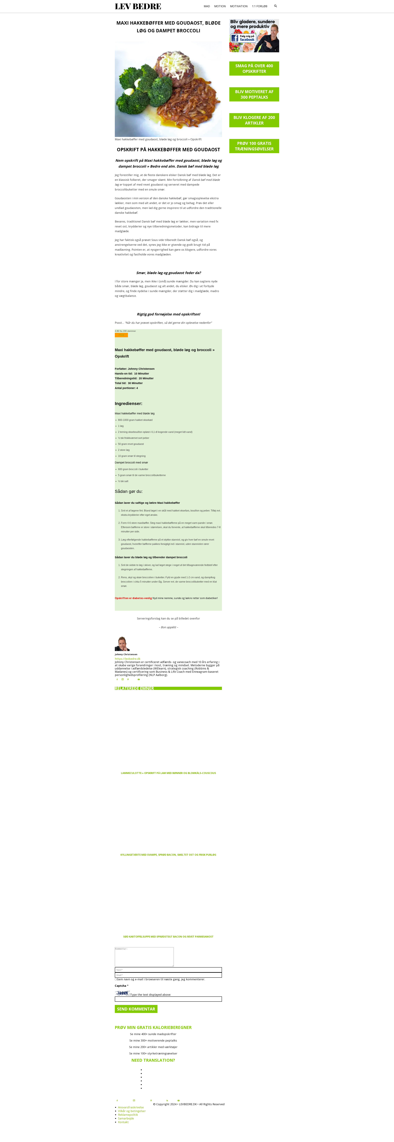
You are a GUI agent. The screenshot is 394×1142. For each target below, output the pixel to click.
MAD (207, 6)
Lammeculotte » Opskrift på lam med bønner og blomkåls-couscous (168, 773)
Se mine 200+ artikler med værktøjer (153, 1047)
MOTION (220, 6)
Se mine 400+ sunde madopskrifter (153, 1034)
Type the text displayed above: (150, 995)
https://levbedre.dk (127, 659)
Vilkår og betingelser (132, 1111)
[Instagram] (122, 679)
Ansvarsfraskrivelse (131, 1107)
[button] (275, 6)
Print (121, 335)
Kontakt (123, 1122)
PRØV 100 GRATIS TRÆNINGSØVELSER (254, 146)
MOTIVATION (239, 6)
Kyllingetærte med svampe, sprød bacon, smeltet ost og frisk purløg (168, 854)
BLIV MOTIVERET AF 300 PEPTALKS (254, 94)
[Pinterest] (128, 679)
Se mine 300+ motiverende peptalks (153, 1040)
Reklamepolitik (128, 1114)
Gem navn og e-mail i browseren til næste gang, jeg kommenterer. (161, 979)
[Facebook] (117, 679)
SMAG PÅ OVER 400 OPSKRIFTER (254, 68)
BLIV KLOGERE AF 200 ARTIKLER (254, 120)
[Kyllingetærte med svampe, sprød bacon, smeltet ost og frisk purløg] (168, 814)
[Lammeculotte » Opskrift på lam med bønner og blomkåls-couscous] (168, 732)
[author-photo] (122, 650)
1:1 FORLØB (259, 6)
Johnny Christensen (126, 654)
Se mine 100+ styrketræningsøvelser (153, 1053)
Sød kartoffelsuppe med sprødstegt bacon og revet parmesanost (168, 936)
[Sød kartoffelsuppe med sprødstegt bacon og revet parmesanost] (168, 896)
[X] (133, 679)
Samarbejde (126, 1118)
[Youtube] (138, 679)
